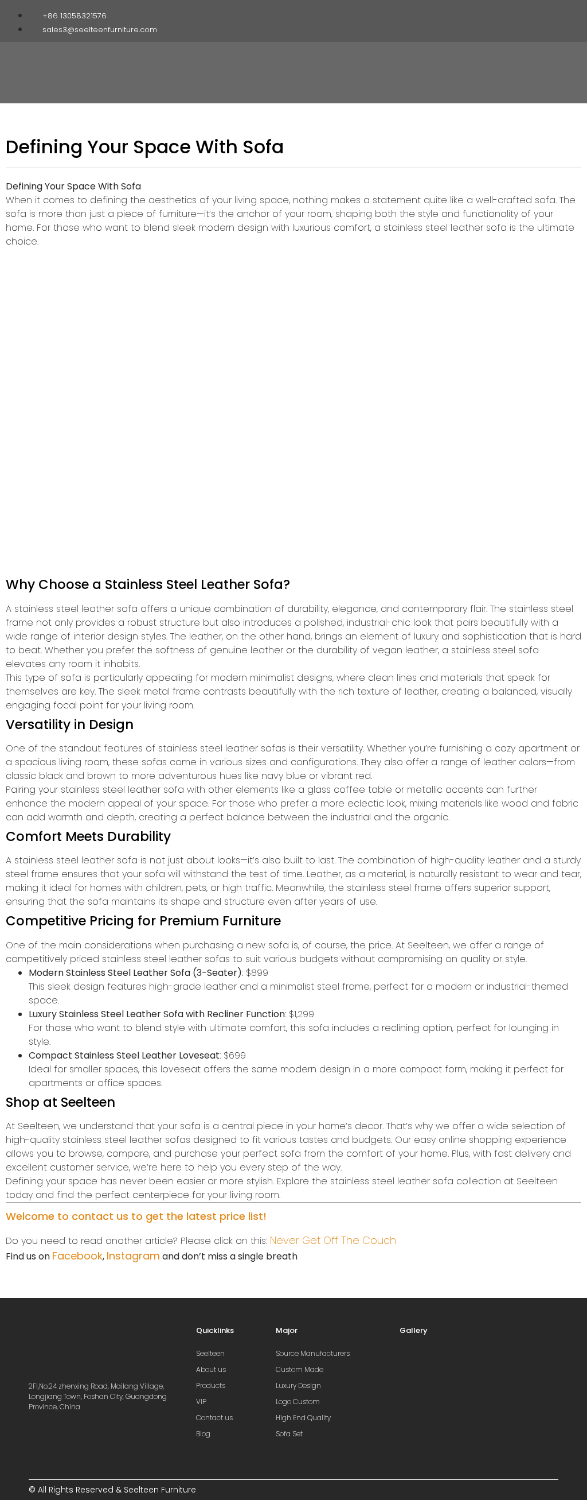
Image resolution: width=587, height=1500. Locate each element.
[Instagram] (509, 13)
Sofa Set (289, 1434)
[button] (426, 61)
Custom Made (299, 1369)
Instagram (133, 1256)
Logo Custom (298, 1401)
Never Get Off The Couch (333, 1240)
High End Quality (303, 1418)
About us (211, 1369)
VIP (201, 1401)
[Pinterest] (544, 13)
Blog (203, 1434)
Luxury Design (298, 1385)
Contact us (214, 1418)
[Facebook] (491, 13)
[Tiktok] (526, 13)
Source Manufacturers (313, 1353)
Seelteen (210, 1353)
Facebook (77, 1256)
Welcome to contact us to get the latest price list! (136, 1216)
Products (210, 1385)
